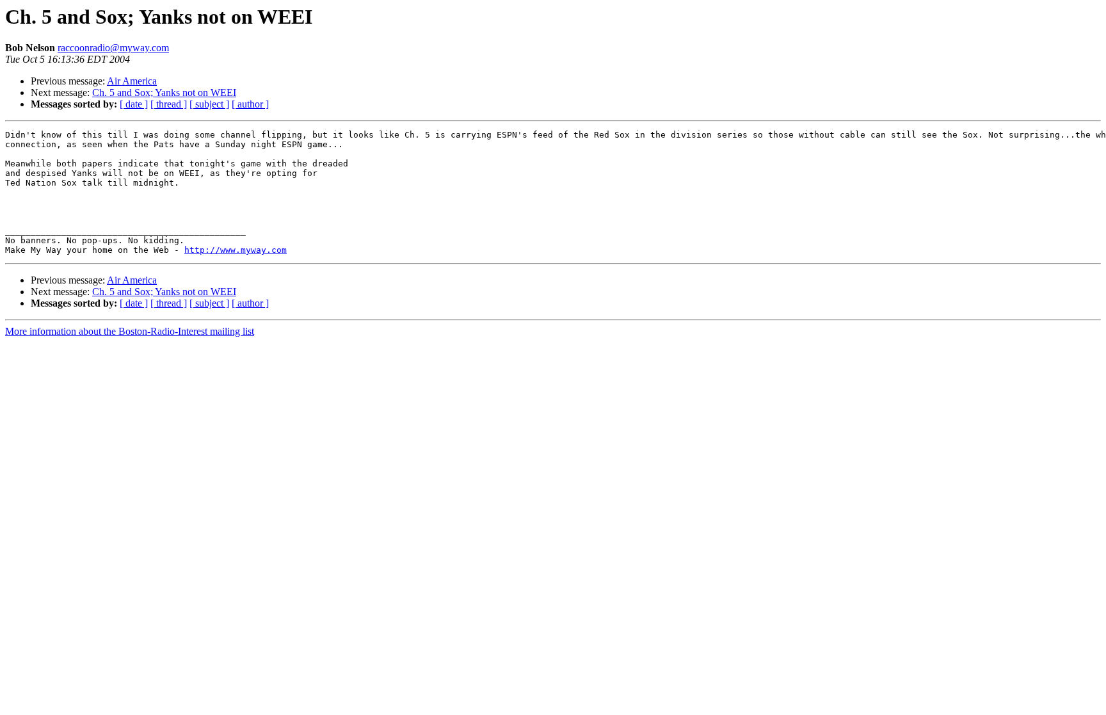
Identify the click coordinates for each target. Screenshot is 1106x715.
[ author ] (250, 104)
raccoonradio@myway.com (113, 47)
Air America (132, 81)
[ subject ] (209, 104)
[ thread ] (168, 104)
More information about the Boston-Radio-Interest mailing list (129, 331)
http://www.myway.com (235, 250)
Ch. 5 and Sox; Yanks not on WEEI (164, 92)
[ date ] (134, 104)
